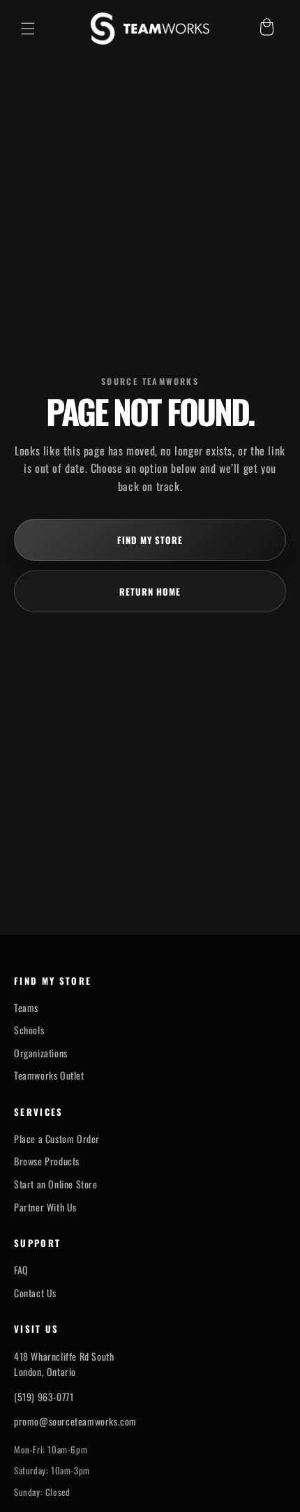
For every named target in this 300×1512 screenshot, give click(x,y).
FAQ (21, 1270)
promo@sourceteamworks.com (75, 1421)
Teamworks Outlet (49, 1075)
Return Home (150, 591)
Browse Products (47, 1161)
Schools (29, 1030)
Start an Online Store (56, 1184)
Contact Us (35, 1293)
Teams (26, 1008)
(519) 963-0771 (43, 1396)
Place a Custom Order (57, 1139)
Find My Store (150, 540)
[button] (28, 28)
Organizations (41, 1053)
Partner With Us (45, 1207)
